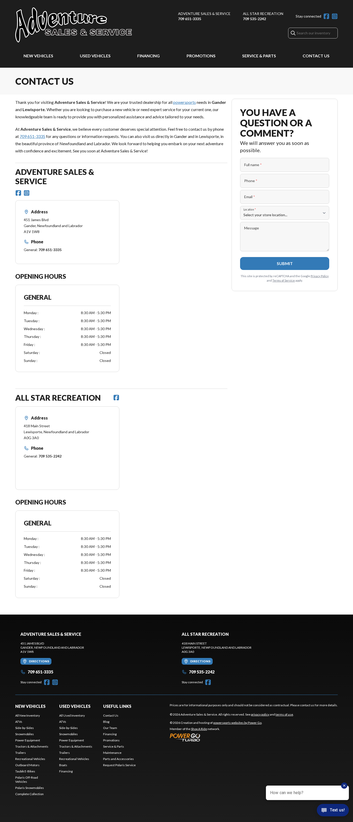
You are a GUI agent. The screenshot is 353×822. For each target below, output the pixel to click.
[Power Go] (216, 737)
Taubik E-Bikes (25, 771)
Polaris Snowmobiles (29, 788)
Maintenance (112, 753)
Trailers (20, 753)
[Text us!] (333, 810)
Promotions (201, 55)
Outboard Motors (27, 765)
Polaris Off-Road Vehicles (26, 780)
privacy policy (260, 714)
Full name (253, 164)
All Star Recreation (263, 13)
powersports (184, 102)
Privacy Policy (320, 276)
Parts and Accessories (118, 759)
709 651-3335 (189, 19)
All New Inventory (27, 715)
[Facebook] (326, 16)
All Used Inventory (72, 715)
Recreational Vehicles (30, 759)
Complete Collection (29, 794)
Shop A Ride (199, 729)
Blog (106, 722)
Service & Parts (259, 55)
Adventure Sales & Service (204, 13)
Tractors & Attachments (31, 746)
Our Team (110, 728)
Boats (63, 765)
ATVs (18, 722)
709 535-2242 (254, 19)
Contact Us (316, 55)
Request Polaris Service (119, 765)
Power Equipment (27, 740)
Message (251, 228)
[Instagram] (335, 16)
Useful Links (117, 706)
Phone (250, 181)
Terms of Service (283, 280)
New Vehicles (38, 55)
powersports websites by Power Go (237, 723)
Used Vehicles (95, 55)
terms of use (284, 714)
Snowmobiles (24, 734)
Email (249, 197)
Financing (148, 55)
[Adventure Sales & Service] (73, 24)
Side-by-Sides (24, 728)
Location (249, 209)
